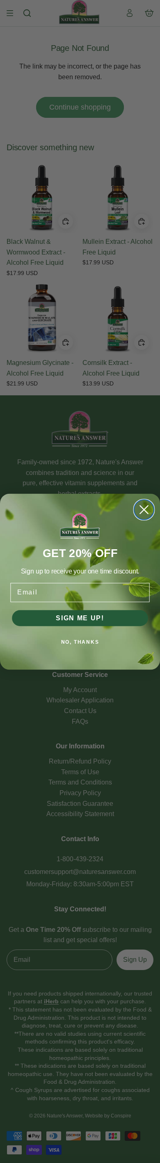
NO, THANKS (80, 642)
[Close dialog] (144, 510)
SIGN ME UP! (80, 617)
